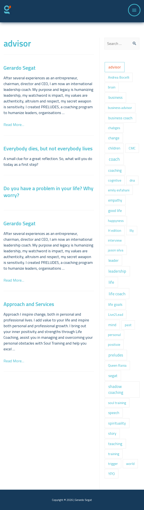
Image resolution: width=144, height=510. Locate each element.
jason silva (115, 250)
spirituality (117, 423)
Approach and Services (29, 304)
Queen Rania (117, 365)
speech (113, 412)
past (128, 325)
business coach (120, 118)
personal (114, 334)
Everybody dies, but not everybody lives (48, 148)
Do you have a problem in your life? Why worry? (48, 191)
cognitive (114, 180)
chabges (114, 128)
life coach (117, 294)
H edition (114, 230)
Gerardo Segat (19, 68)
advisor (114, 67)
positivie (114, 344)
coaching (115, 170)
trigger (113, 463)
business (115, 97)
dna (132, 180)
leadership (117, 271)
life (111, 282)
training (113, 453)
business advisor (120, 107)
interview (115, 240)
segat (112, 375)
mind (112, 325)
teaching (115, 443)
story (112, 433)
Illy (131, 230)
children (114, 148)
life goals (115, 304)
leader (113, 260)
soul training (117, 402)
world (130, 463)
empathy (115, 200)
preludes (115, 355)
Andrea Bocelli (118, 77)
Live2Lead (115, 314)
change (113, 138)
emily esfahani (118, 190)
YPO (111, 473)
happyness (116, 220)
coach (114, 159)
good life (115, 210)
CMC (132, 148)
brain (111, 87)
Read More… (14, 125)
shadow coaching (115, 389)
